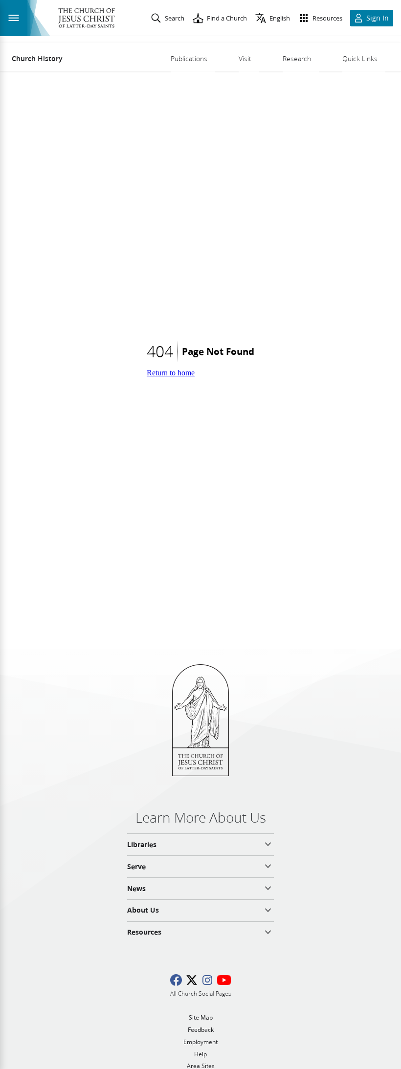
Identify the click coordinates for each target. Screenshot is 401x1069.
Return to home (171, 373)
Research (297, 59)
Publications (189, 59)
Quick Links (360, 59)
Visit (245, 59)
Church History (37, 59)
